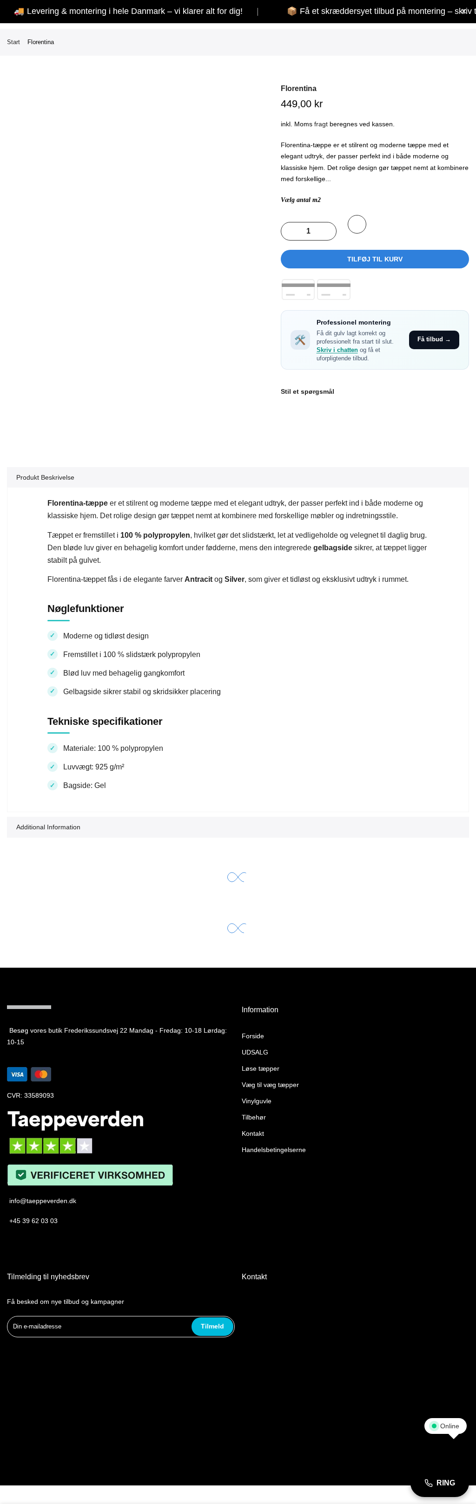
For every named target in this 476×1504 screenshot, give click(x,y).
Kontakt (253, 1133)
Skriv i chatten (337, 350)
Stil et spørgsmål (307, 391)
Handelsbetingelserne (274, 1149)
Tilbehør (254, 1117)
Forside (253, 1036)
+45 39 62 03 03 (33, 1220)
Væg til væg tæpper (270, 1084)
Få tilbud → (434, 339)
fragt (321, 124)
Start (13, 42)
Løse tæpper (260, 1068)
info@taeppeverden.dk (42, 1201)
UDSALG (255, 1052)
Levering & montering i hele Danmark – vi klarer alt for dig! (135, 11)
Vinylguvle (256, 1101)
